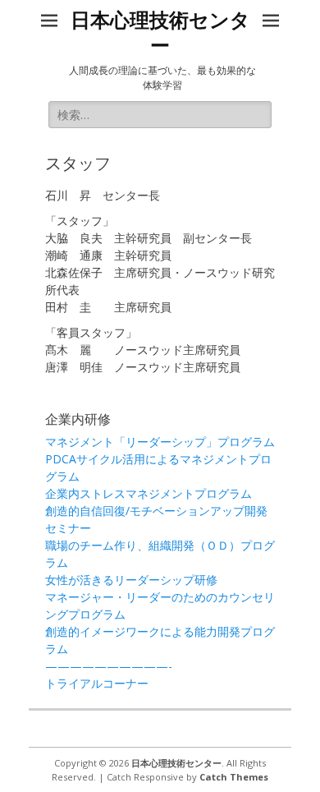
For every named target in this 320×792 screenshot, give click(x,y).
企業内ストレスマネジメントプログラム (148, 493)
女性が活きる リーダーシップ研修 (131, 579)
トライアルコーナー (97, 683)
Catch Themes (233, 777)
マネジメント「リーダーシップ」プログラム (160, 441)
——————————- (108, 666)
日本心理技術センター (176, 763)
